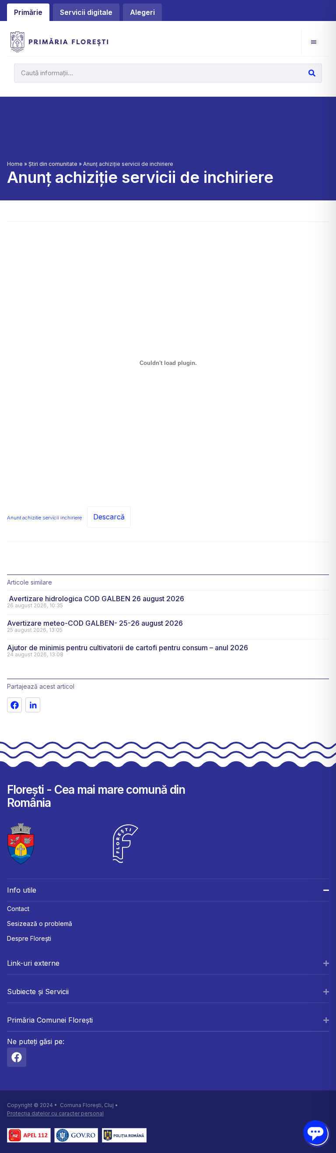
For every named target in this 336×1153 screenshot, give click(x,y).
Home (15, 164)
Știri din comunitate (52, 164)
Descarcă (109, 516)
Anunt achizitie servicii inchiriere (44, 518)
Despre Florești (29, 938)
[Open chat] (315, 1132)
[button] (313, 41)
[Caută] (312, 73)
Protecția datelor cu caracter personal (55, 1113)
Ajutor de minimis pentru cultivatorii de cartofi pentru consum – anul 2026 (127, 647)
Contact (18, 908)
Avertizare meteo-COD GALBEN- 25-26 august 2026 (95, 623)
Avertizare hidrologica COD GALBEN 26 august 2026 (95, 598)
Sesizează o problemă (39, 923)
